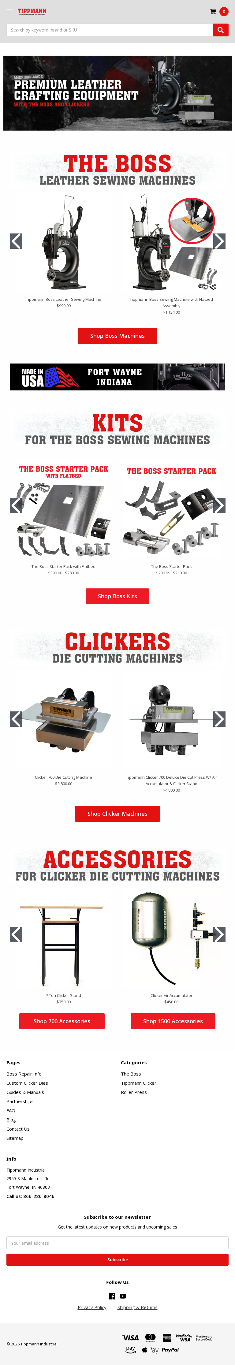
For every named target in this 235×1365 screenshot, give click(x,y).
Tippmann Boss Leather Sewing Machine (63, 299)
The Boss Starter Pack (171, 566)
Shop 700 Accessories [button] (62, 1021)
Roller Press (134, 1092)
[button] (117, 93)
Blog (11, 1120)
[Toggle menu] (9, 11)
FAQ (10, 1110)
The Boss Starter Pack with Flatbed (63, 566)
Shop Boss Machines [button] (117, 335)
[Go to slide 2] (219, 241)
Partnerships (20, 1101)
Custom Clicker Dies (27, 1083)
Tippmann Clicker (138, 1083)
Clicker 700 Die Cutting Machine (63, 777)
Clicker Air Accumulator (171, 995)
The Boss (131, 1074)
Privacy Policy (92, 1307)
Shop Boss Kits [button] (117, 596)
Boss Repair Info (24, 1074)
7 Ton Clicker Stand (63, 995)
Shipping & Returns (138, 1307)
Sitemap (15, 1138)
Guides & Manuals (25, 1092)
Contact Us (18, 1129)
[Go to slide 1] (16, 241)
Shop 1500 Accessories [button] (173, 1021)
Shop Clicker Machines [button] (117, 813)
